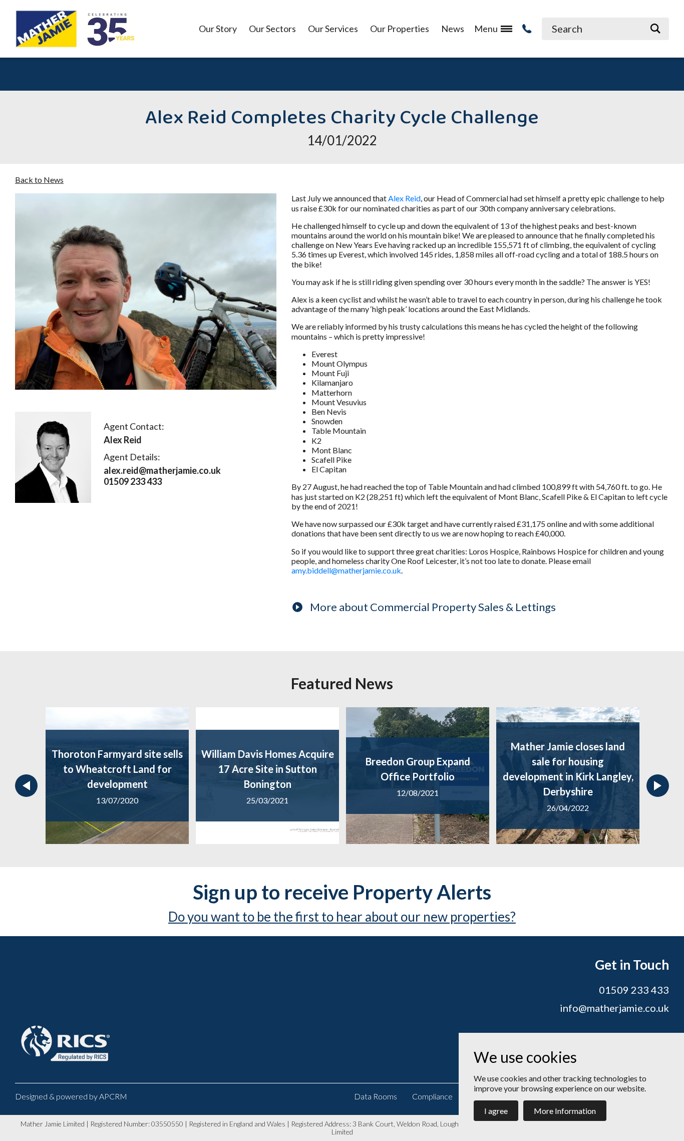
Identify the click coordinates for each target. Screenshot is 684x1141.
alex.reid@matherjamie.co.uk (162, 470)
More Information (565, 1110)
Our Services (333, 29)
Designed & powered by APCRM (71, 1096)
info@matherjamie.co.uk (614, 1008)
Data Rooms (375, 1096)
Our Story (218, 29)
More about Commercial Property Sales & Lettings (433, 607)
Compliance (432, 1096)
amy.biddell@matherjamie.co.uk (346, 570)
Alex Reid (404, 198)
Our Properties (399, 29)
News (452, 29)
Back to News (39, 179)
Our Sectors (272, 29)
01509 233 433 (133, 481)
